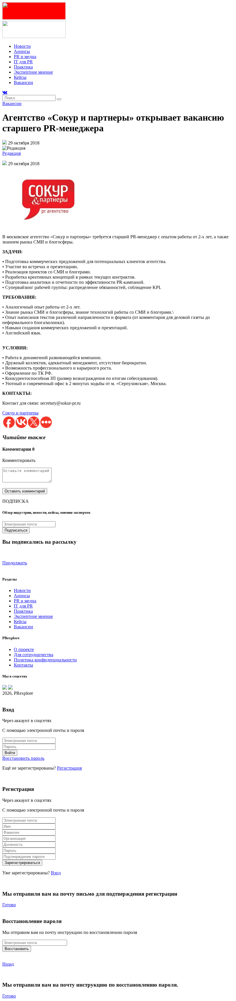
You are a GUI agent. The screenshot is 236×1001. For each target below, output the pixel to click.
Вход (56, 872)
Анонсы (22, 51)
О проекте (24, 649)
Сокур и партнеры (20, 412)
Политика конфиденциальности (45, 659)
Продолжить (14, 562)
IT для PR (23, 61)
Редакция (11, 153)
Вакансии (23, 82)
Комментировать (18, 460)
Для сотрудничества (33, 654)
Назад (8, 964)
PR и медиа (25, 56)
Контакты (23, 665)
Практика (23, 66)
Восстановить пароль (23, 758)
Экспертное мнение (33, 72)
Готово (9, 904)
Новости (22, 46)
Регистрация (69, 768)
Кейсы (20, 77)
